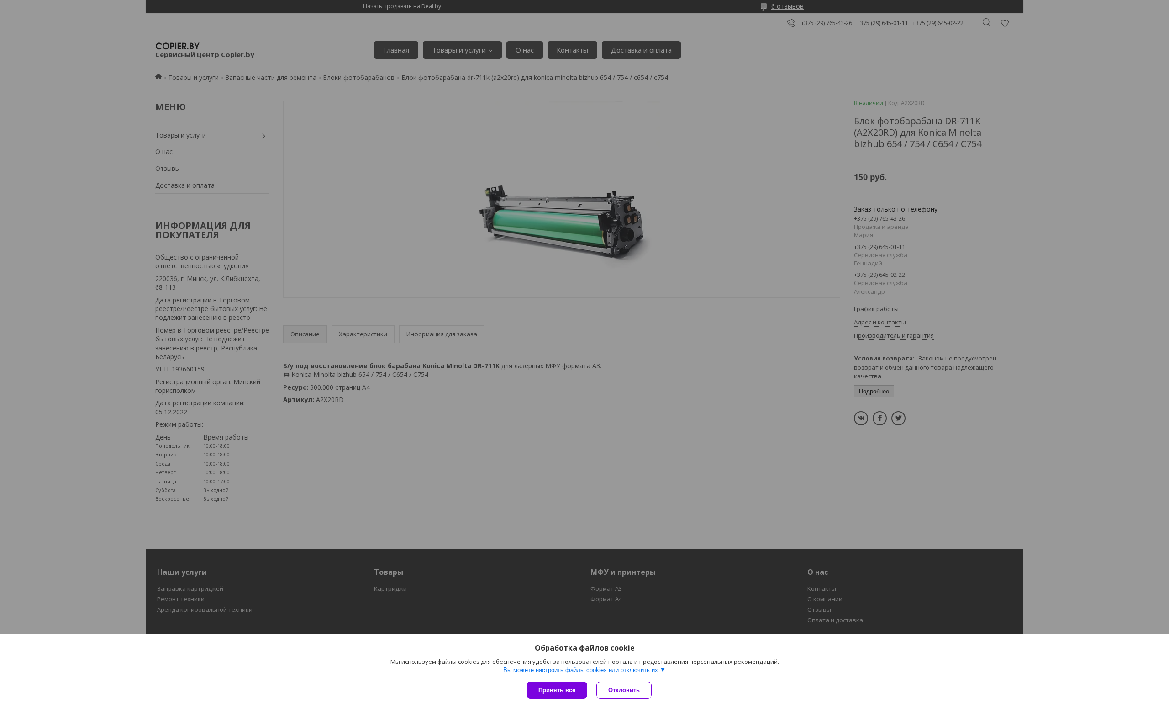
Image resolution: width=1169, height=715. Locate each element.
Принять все (556, 690)
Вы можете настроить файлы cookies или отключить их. (581, 670)
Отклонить (624, 690)
